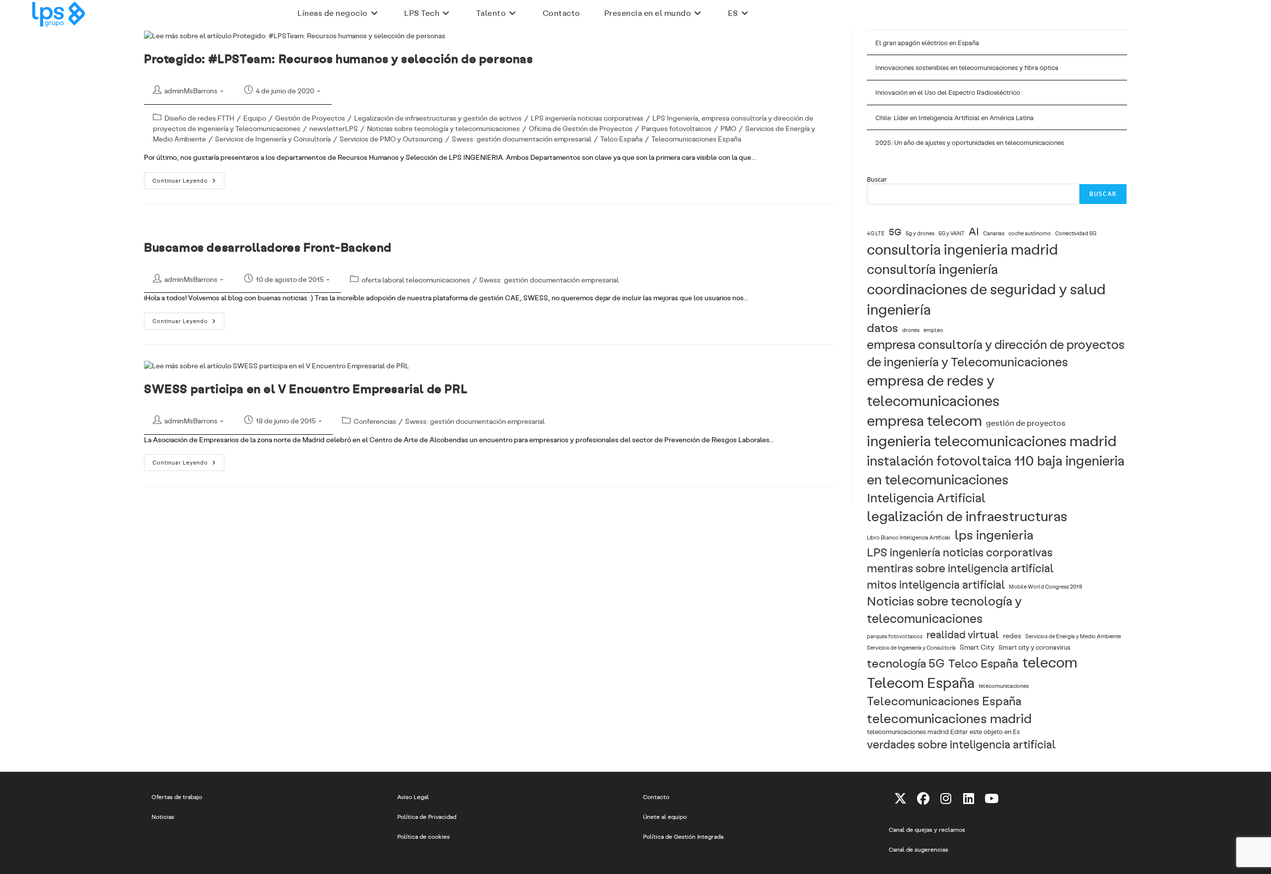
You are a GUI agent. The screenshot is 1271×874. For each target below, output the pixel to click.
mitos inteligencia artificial (936, 584)
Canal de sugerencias (918, 849)
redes (1012, 635)
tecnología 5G (905, 663)
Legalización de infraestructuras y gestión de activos (438, 118)
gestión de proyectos (1025, 422)
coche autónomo (1029, 233)
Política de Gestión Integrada (683, 836)
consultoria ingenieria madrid (962, 249)
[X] (900, 798)
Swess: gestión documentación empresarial (521, 138)
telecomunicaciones (1004, 685)
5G (895, 231)
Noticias (162, 816)
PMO (728, 128)
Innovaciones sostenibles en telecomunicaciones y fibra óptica (967, 67)
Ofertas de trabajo (176, 797)
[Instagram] (946, 798)
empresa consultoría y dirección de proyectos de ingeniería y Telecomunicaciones (996, 353)
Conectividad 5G (1075, 233)
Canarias (993, 233)
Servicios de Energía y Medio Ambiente (1073, 636)
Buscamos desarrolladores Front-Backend (268, 247)
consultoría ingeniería (932, 268)
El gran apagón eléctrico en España (927, 42)
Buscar (877, 179)
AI (974, 231)
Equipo (254, 118)
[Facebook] (923, 798)
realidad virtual (962, 634)
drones (910, 330)
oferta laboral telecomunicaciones (415, 279)
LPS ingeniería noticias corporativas (587, 118)
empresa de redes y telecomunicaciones (933, 390)
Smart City (977, 647)
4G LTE (876, 233)
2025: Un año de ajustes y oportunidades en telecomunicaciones (969, 142)
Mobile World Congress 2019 (1045, 586)
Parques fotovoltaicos (676, 128)
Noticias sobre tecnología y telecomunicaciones (443, 128)
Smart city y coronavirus (1034, 647)
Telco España (621, 138)
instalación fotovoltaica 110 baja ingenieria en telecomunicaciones (996, 469)
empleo (933, 330)
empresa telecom (924, 420)
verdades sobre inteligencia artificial (961, 743)
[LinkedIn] (969, 798)
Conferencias (374, 421)
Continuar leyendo (188, 182)
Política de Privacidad (426, 816)
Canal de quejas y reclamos (927, 829)
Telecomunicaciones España (696, 138)
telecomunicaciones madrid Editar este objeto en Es (943, 731)
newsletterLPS (333, 128)
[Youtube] (991, 798)
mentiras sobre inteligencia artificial (960, 567)
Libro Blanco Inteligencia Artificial (909, 537)
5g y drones (920, 233)
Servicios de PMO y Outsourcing (391, 138)
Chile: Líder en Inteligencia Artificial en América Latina (954, 117)
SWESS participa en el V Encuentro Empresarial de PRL (305, 388)
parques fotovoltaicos (894, 636)
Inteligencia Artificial (926, 497)
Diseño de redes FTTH (199, 118)
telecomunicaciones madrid (949, 718)
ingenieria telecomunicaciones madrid (992, 440)
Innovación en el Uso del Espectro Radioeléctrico (947, 92)
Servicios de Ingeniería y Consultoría (273, 138)
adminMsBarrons (190, 90)
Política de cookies (423, 836)
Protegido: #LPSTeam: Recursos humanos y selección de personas (338, 58)
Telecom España (921, 682)
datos (882, 327)
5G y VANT (951, 233)
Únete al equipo (665, 816)
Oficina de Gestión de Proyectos (581, 128)
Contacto (656, 797)
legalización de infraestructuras (967, 515)
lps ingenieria (994, 534)
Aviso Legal (413, 797)
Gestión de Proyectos (310, 118)
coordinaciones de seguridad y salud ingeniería (986, 298)
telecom (1049, 662)
